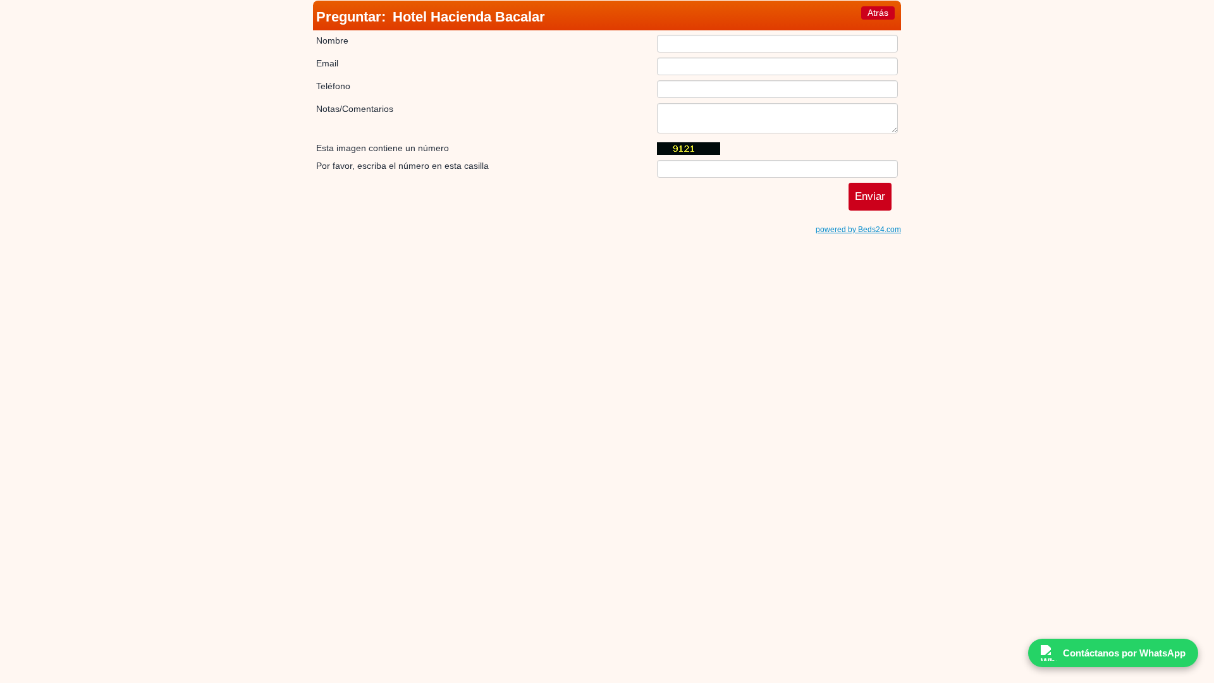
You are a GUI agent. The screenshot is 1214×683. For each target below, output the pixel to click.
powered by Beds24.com (858, 229)
